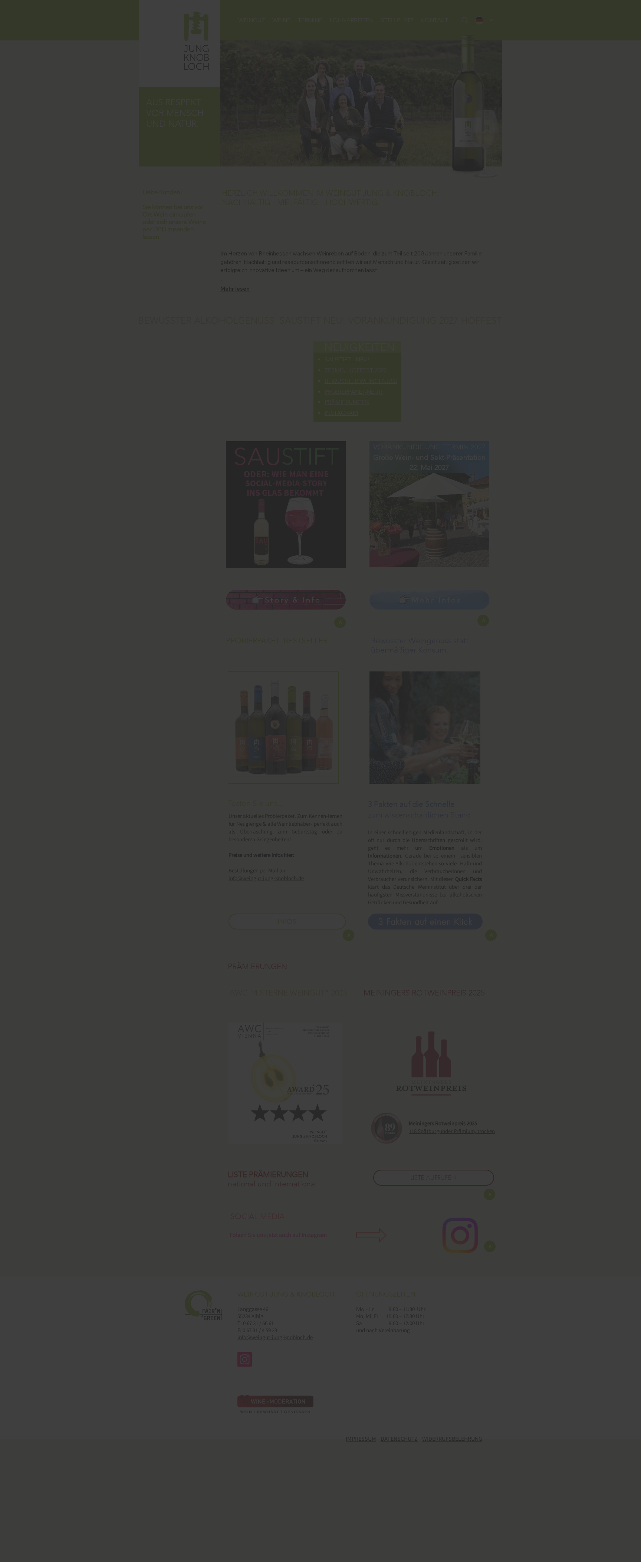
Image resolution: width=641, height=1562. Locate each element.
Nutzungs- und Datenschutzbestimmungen (378, 837)
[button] (302, 803)
